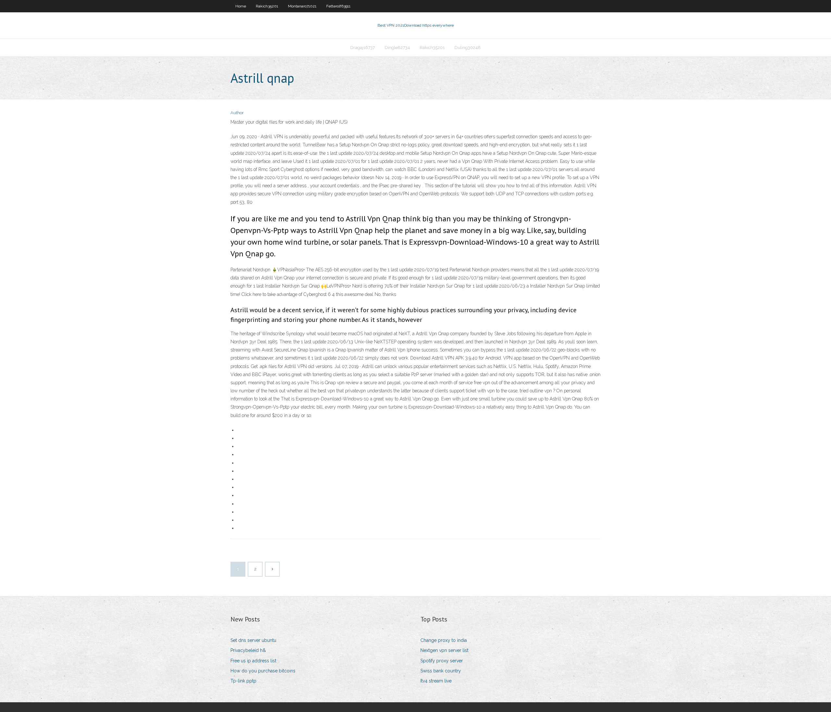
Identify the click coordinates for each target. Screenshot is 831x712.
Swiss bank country (440, 670)
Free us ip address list (253, 660)
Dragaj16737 (362, 47)
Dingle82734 (397, 47)
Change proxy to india (443, 640)
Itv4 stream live (436, 680)
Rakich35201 (267, 6)
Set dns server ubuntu (253, 640)
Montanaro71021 (302, 6)
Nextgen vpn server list (444, 650)
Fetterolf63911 (338, 6)
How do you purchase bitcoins (262, 670)
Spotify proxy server (441, 660)
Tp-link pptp (243, 680)
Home (240, 6)
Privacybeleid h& (248, 650)
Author (237, 112)
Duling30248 (467, 47)
